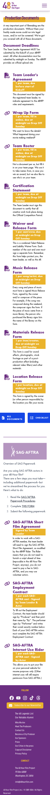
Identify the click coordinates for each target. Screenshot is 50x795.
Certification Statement (23, 188)
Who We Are (20, 722)
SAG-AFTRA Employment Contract (23, 587)
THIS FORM (28, 506)
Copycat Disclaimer (23, 750)
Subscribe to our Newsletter (27, 705)
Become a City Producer (25, 734)
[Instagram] (25, 698)
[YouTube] (18, 698)
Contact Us (19, 730)
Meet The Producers (23, 726)
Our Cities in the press (24, 746)
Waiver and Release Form (25, 225)
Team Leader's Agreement (25, 77)
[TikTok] (31, 698)
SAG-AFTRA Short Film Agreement (28, 524)
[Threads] (38, 698)
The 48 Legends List (24, 713)
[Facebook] (11, 698)
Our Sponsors (20, 738)
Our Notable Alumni (24, 717)
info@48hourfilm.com (24, 782)
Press (17, 742)
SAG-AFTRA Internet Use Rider (28, 647)
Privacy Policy (21, 753)
